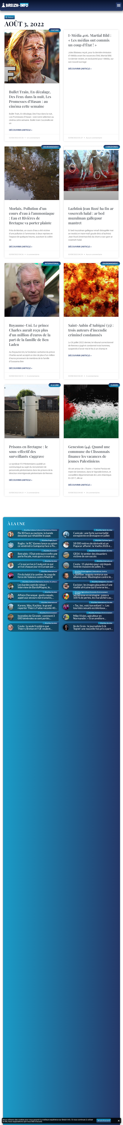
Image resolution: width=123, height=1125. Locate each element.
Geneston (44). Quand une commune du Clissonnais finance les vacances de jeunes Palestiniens (89, 453)
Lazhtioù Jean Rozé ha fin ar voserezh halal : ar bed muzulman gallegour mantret (90, 215)
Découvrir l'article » (20, 130)
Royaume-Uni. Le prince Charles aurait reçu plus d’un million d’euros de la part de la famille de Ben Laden (29, 335)
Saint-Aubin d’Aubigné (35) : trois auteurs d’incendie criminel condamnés (91, 330)
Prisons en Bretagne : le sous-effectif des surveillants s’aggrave (28, 451)
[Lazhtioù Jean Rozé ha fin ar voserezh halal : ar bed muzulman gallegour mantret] (91, 173)
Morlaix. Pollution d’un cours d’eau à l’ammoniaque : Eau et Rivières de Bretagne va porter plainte (31, 215)
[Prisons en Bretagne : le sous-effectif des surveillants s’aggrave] (31, 411)
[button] (119, 5)
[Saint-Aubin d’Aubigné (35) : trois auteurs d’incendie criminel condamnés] (91, 290)
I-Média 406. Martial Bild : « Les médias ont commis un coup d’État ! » (89, 40)
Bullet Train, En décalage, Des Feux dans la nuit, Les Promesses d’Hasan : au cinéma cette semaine (30, 99)
